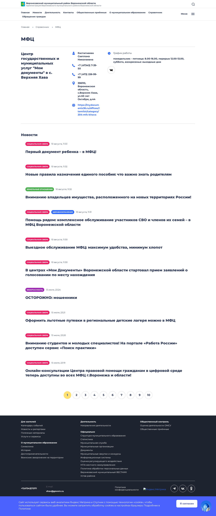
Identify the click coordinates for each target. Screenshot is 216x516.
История (25, 450)
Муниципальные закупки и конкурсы (101, 454)
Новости (37, 12)
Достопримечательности (34, 454)
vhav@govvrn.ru (55, 491)
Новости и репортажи (33, 429)
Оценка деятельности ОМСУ (155, 425)
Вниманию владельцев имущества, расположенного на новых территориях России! (108, 197)
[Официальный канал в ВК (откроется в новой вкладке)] (182, 488)
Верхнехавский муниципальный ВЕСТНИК (104, 472)
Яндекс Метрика (80, 502)
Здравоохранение (63, 212)
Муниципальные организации (97, 446)
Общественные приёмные (92, 12)
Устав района (88, 476)
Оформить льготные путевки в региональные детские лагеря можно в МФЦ (100, 320)
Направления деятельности (96, 425)
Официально (88, 432)
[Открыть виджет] (206, 506)
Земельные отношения (40, 189)
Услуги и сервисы (31, 436)
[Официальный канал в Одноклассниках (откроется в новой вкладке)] (191, 488)
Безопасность (35, 290)
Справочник (155, 12)
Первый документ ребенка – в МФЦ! (60, 152)
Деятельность (52, 12)
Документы (87, 450)
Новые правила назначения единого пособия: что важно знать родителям (98, 174)
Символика (27, 446)
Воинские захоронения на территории (42, 457)
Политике (25, 508)
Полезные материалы (33, 433)
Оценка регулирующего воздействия (101, 461)
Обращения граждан (34, 16)
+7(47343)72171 (29, 488)
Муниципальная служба (94, 443)
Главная (25, 12)
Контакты (68, 12)
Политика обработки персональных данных (104, 468)
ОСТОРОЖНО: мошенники (51, 297)
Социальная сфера (37, 144)
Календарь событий (32, 425)
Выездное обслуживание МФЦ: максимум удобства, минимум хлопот (93, 247)
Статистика (87, 439)
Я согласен (187, 503)
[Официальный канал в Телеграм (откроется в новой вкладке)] (174, 488)
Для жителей (28, 421)
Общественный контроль (154, 421)
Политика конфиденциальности (127, 488)
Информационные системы (96, 457)
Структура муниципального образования (103, 435)
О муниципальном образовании (127, 12)
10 (148, 395)
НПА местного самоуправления (98, 465)
